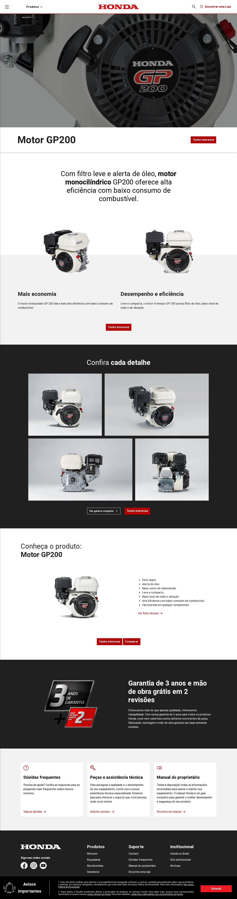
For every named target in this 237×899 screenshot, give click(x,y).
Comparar (131, 641)
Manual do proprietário (142, 865)
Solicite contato (100, 811)
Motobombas (95, 865)
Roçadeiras (93, 859)
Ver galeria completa (101, 511)
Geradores (93, 871)
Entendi (216, 888)
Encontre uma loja (139, 871)
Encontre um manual (169, 811)
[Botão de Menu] (6, 6)
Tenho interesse (203, 139)
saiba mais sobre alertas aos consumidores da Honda (157, 894)
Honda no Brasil (179, 853)
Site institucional (180, 859)
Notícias (175, 865)
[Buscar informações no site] (193, 6)
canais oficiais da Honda (99, 894)
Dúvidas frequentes (141, 859)
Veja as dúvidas (32, 811)
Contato (134, 853)
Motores (92, 853)
